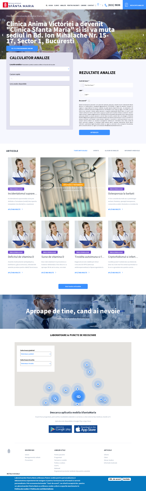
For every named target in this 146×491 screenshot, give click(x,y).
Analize (63, 5)
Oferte (96, 151)
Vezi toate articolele (73, 286)
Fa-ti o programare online (22, 48)
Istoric (27, 455)
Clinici (56, 5)
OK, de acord (115, 479)
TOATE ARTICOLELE (80, 151)
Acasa (51, 5)
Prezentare (29, 460)
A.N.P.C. (56, 466)
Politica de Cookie (22, 489)
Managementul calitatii (32, 457)
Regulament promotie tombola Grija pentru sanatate (72, 471)
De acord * (83, 101)
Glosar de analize (112, 151)
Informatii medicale (110, 463)
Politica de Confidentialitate (42, 489)
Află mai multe (14, 209)
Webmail (57, 468)
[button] (87, 365)
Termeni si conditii (60, 460)
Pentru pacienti (59, 455)
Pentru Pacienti (73, 5)
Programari (58, 457)
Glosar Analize (109, 460)
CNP (81, 90)
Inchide (126, 479)
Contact (91, 5)
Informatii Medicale (132, 151)
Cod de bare (84, 81)
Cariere (83, 5)
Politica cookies (59, 463)
